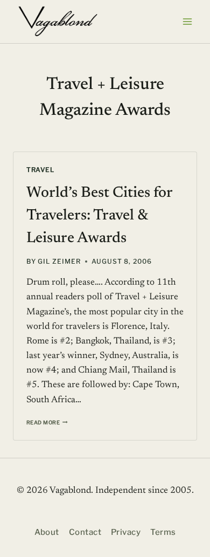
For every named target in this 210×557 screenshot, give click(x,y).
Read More (47, 422)
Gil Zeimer (59, 261)
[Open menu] (187, 21)
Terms (163, 532)
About (46, 532)
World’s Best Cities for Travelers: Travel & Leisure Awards (99, 215)
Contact (85, 532)
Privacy (126, 532)
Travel (40, 170)
